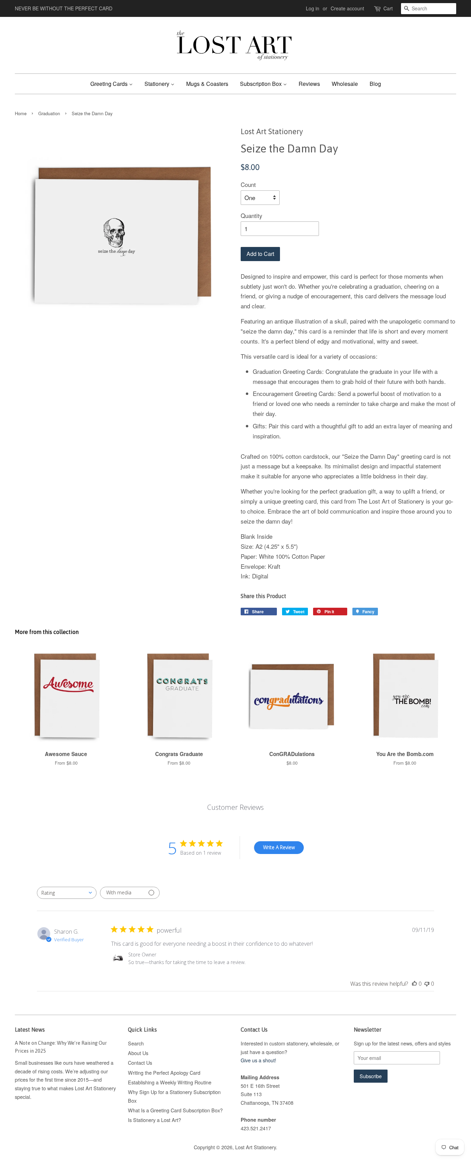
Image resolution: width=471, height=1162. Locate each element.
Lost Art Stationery (255, 1147)
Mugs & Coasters (207, 84)
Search (136, 1043)
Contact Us (140, 1062)
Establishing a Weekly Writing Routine (169, 1082)
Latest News (30, 1029)
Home (21, 113)
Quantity (251, 215)
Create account (347, 8)
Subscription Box (261, 84)
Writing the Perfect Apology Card (164, 1072)
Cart (388, 8)
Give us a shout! (258, 1060)
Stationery (157, 84)
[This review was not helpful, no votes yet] (426, 983)
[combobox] (67, 893)
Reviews (309, 84)
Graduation (49, 113)
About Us (138, 1052)
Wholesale (345, 84)
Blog (375, 84)
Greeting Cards (109, 84)
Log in (312, 8)
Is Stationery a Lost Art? (154, 1119)
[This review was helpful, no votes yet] (414, 983)
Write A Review (279, 847)
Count (248, 184)
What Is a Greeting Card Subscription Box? (175, 1110)
